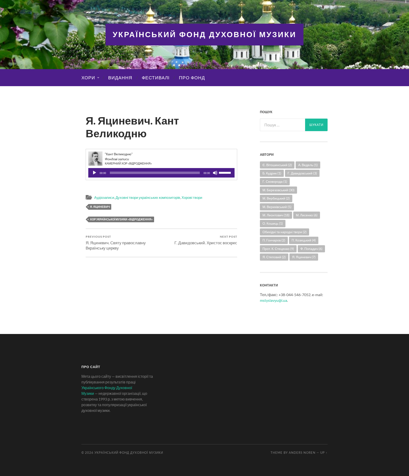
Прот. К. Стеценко (278, 249)
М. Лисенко (306, 215)
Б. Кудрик (271, 173)
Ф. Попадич (311, 249)
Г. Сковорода (274, 181)
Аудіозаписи (104, 197)
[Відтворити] (94, 172)
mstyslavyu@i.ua (273, 300)
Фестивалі (155, 77)
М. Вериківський (276, 207)
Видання (120, 77)
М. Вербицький (276, 198)
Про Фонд (192, 77)
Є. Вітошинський (277, 165)
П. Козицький (304, 240)
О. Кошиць (272, 223)
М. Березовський (278, 190)
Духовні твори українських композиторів (148, 197)
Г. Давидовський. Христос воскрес (205, 240)
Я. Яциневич (100, 207)
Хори (88, 77)
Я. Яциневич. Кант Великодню (132, 127)
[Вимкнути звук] (215, 172)
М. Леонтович (275, 215)
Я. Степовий (274, 257)
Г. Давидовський (302, 173)
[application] (161, 173)
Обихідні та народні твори (284, 232)
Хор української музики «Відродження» (121, 219)
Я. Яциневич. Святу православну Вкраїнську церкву (116, 242)
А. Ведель (308, 165)
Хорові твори (192, 197)
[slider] (225, 172)
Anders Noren (302, 452)
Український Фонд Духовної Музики (204, 34)
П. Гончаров (273, 240)
